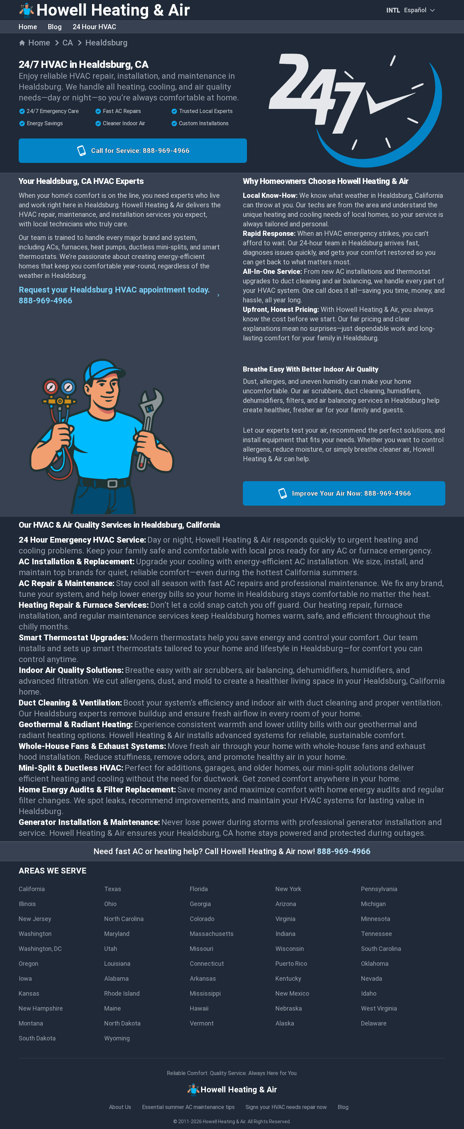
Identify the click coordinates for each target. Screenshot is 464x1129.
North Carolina (124, 918)
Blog (55, 27)
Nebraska (288, 1008)
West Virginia (379, 1008)
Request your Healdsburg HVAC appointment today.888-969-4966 (114, 295)
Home (28, 27)
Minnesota (375, 918)
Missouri (201, 948)
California (32, 888)
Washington (35, 933)
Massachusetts (212, 933)
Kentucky (288, 978)
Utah (110, 948)
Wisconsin (289, 948)
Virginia (285, 918)
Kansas (29, 993)
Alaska (284, 1023)
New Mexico (292, 993)
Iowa (25, 978)
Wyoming (117, 1038)
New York (288, 888)
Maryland (116, 933)
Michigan (373, 903)
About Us (120, 1107)
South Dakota (37, 1038)
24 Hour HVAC (94, 27)
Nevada (371, 978)
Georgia (200, 903)
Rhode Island (122, 993)
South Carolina (381, 948)
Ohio (110, 903)
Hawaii (199, 1008)
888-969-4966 (344, 851)
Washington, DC (40, 948)
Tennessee (376, 933)
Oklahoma (375, 963)
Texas (112, 888)
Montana (31, 1023)
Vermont (202, 1023)
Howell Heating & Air (224, 1121)
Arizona (285, 903)
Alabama (116, 978)
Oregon (28, 963)
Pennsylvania (379, 888)
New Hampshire (41, 1008)
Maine (112, 1008)
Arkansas (203, 978)
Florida (199, 888)
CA (68, 43)
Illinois (27, 903)
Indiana (285, 933)
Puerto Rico (291, 963)
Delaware (374, 1023)
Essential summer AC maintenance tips (188, 1107)
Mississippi (205, 993)
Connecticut (207, 963)
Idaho (368, 993)
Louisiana (117, 963)
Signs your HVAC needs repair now (286, 1107)
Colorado (202, 918)
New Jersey (35, 918)
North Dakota (122, 1023)
